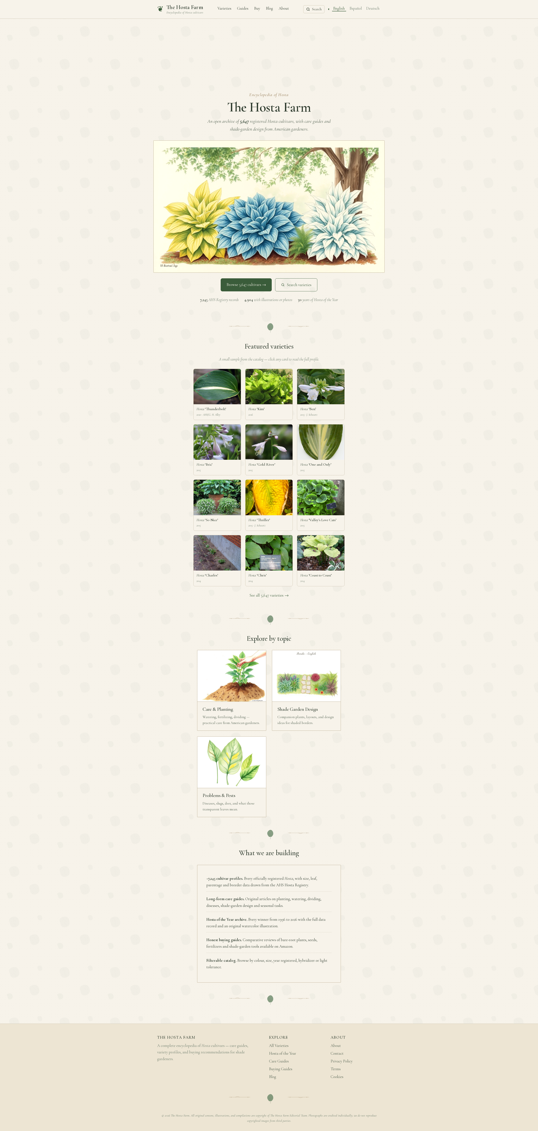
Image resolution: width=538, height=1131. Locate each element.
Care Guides (279, 1061)
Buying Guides (280, 1069)
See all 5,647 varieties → (269, 595)
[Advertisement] (269, 50)
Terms (336, 1069)
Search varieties (299, 285)
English (339, 8)
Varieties (224, 8)
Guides (242, 8)
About (284, 8)
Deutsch (373, 8)
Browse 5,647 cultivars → (246, 284)
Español (355, 8)
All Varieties (279, 1045)
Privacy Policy (342, 1061)
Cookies (337, 1076)
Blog (269, 8)
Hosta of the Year (282, 1053)
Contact (337, 1053)
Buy (257, 8)
